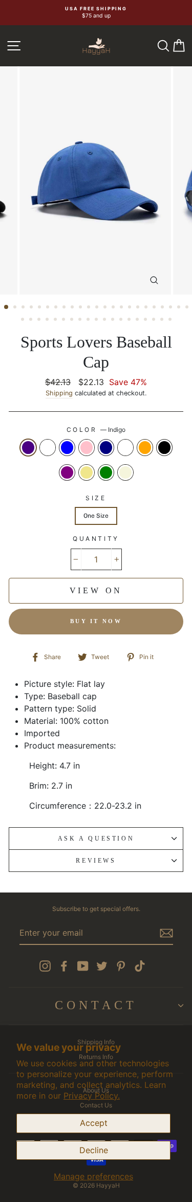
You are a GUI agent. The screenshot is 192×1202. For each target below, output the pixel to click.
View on (96, 590)
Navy (106, 448)
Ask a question (96, 838)
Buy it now (96, 621)
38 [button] (138, 320)
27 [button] (48, 320)
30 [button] (72, 320)
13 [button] (106, 308)
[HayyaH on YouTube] (83, 966)
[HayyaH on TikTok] (139, 966)
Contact (96, 1005)
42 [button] (171, 320)
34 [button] (105, 320)
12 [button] (97, 308)
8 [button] (65, 308)
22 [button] (179, 308)
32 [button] (89, 320)
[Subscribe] (166, 933)
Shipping (59, 393)
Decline (93, 1150)
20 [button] (163, 308)
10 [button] (81, 308)
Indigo (28, 448)
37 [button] (130, 320)
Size (96, 498)
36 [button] (121, 320)
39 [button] (146, 320)
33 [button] (97, 320)
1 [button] (6, 307)
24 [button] (23, 320)
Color (96, 429)
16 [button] (130, 308)
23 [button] (187, 308)
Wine (125, 448)
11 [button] (89, 308)
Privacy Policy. (91, 1095)
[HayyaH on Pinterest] (120, 966)
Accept (94, 1123)
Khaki (86, 473)
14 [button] (114, 308)
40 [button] (154, 320)
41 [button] (162, 320)
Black (164, 448)
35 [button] (113, 320)
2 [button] (15, 308)
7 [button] (56, 308)
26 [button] (39, 320)
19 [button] (155, 308)
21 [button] (171, 308)
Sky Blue (67, 448)
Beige (125, 473)
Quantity (96, 538)
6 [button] (48, 308)
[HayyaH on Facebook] (64, 966)
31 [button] (80, 320)
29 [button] (64, 320)
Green (106, 473)
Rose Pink (86, 448)
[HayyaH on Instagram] (45, 966)
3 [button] (24, 308)
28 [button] (56, 320)
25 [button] (31, 320)
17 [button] (138, 308)
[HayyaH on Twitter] (102, 966)
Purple (67, 473)
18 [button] (147, 308)
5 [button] (40, 308)
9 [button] (73, 308)
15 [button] (122, 308)
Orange (145, 448)
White (47, 448)
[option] (96, 12)
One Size (96, 515)
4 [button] (32, 308)
